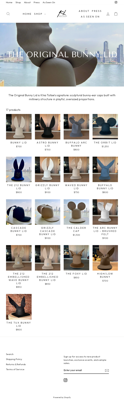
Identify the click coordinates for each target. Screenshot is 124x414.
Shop (18, 2)
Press (37, 2)
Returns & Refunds (16, 364)
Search (10, 354)
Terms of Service (15, 369)
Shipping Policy (14, 359)
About (27, 2)
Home (9, 2)
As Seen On (49, 2)
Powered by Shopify (62, 397)
